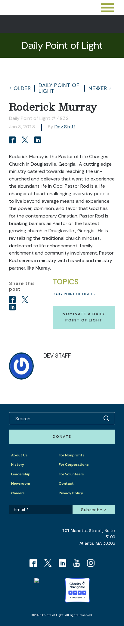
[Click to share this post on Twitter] (26, 140)
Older (22, 88)
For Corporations (74, 464)
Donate (62, 436)
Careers (18, 493)
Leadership (20, 474)
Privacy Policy (71, 493)
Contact (66, 483)
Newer (97, 88)
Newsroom (20, 483)
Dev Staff (64, 127)
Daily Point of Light (59, 88)
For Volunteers (71, 474)
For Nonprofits (72, 455)
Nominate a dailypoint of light (84, 317)
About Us (19, 455)
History (17, 464)
